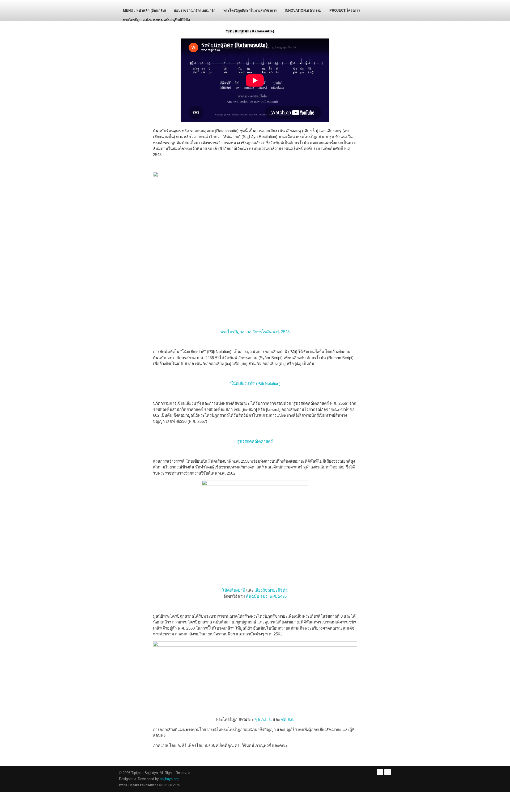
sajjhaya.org (168, 779)
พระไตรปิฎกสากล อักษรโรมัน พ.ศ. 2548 (255, 331)
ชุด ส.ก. (287, 719)
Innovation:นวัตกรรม (303, 10)
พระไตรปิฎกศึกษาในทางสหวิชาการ (250, 10)
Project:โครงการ (344, 10)
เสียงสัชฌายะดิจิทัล (271, 590)
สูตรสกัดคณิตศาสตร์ (255, 441)
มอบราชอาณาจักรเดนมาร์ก (194, 10)
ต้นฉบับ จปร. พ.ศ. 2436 (266, 596)
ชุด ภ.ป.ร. (263, 719)
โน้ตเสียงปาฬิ (233, 590)
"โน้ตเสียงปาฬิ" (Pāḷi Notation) (255, 383)
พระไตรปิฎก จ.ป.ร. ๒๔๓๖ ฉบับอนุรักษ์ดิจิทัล (156, 20)
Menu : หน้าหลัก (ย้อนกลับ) (144, 10)
